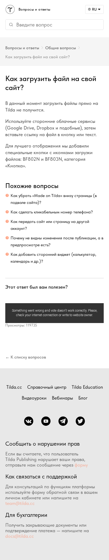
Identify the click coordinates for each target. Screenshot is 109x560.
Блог (83, 398)
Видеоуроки (34, 398)
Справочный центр (46, 387)
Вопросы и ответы (22, 47)
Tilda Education (87, 387)
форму (81, 465)
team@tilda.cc (20, 503)
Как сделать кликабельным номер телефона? (52, 211)
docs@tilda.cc (19, 536)
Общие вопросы (60, 47)
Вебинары (62, 398)
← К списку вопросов (25, 357)
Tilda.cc (14, 387)
